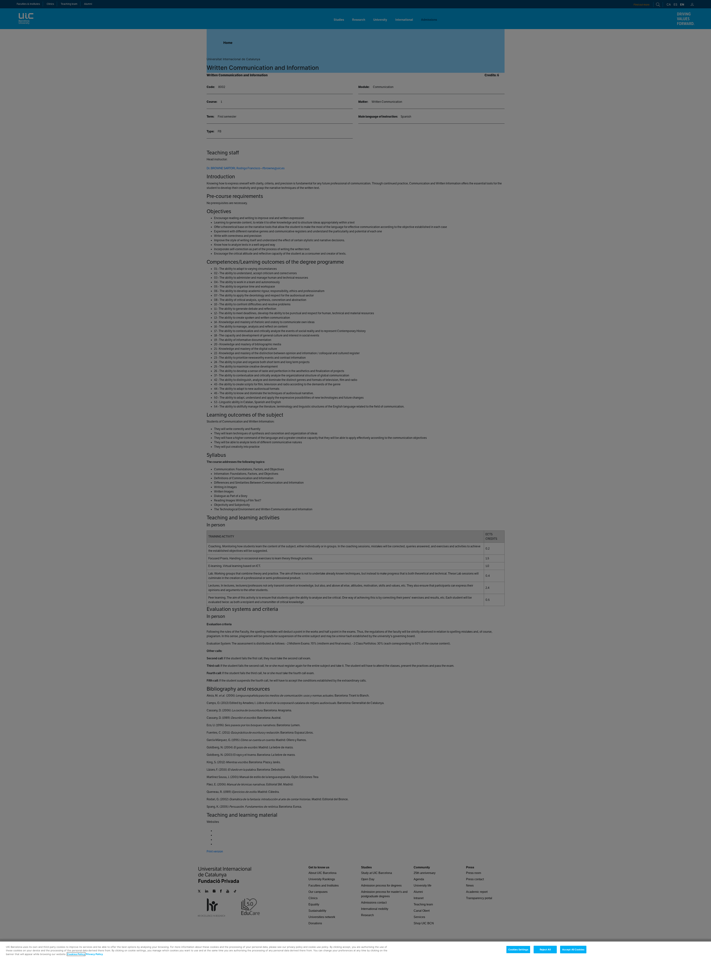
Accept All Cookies (573, 949)
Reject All (545, 949)
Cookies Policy (76, 954)
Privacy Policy (94, 954)
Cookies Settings (518, 949)
